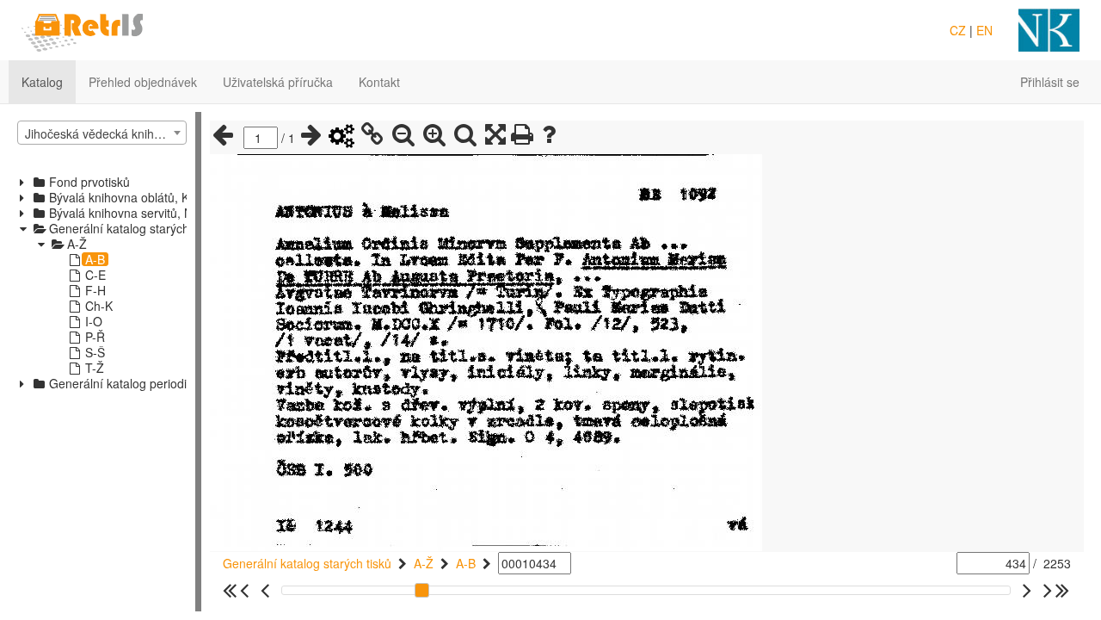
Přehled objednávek (143, 81)
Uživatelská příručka (278, 81)
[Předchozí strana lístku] (223, 135)
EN (984, 30)
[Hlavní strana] (82, 28)
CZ (958, 30)
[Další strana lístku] (311, 135)
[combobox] (102, 133)
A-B (466, 563)
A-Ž (424, 563)
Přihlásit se (1049, 81)
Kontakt (379, 81)
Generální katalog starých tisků (307, 563)
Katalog (42, 81)
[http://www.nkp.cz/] (1048, 28)
